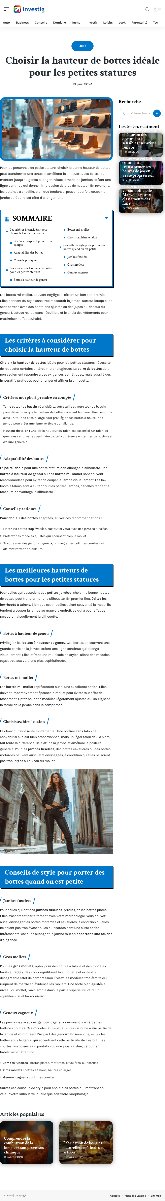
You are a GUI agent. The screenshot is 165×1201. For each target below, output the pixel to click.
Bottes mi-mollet (78, 230)
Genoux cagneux (77, 272)
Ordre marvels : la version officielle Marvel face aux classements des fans (138, 194)
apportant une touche (94, 934)
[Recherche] (147, 9)
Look (82, 46)
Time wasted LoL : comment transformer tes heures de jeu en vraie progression (138, 166)
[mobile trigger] (7, 9)
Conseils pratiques (25, 260)
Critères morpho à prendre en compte (33, 243)
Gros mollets (75, 265)
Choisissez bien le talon (82, 237)
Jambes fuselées (77, 257)
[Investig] (29, 9)
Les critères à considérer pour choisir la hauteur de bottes (28, 231)
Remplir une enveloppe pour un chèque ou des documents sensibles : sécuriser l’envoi (139, 136)
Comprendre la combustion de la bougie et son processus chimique (24, 1145)
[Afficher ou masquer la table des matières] (80, 218)
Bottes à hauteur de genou (30, 280)
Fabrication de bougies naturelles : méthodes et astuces (83, 1147)
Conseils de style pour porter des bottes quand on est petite (84, 247)
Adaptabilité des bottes (28, 253)
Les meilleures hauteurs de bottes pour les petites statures (31, 270)
